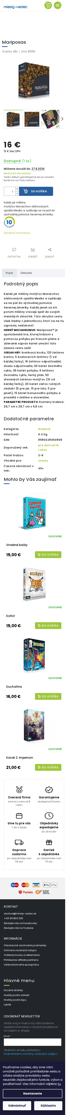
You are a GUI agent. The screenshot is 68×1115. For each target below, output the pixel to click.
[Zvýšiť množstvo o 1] (17, 189)
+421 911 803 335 (13, 918)
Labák (7, 1004)
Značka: (10, 51)
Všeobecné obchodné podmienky (25, 945)
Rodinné (44, 429)
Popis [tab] (9, 273)
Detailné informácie (17, 233)
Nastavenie (32, 1093)
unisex (43, 461)
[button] (34, 554)
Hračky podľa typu (15, 999)
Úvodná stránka (13, 990)
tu (59, 1084)
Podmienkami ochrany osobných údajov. (31, 1054)
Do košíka (39, 191)
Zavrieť (29, 247)
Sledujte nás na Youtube (18, 928)
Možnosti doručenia (17, 173)
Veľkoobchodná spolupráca (21, 964)
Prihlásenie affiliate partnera (21, 960)
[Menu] (57, 5)
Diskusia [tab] (26, 273)
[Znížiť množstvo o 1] (17, 193)
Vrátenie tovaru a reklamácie (22, 955)
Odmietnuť (17, 1105)
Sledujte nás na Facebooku (20, 923)
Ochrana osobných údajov (20, 950)
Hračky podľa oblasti (16, 995)
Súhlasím (48, 1105)
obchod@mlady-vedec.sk (20, 913)
